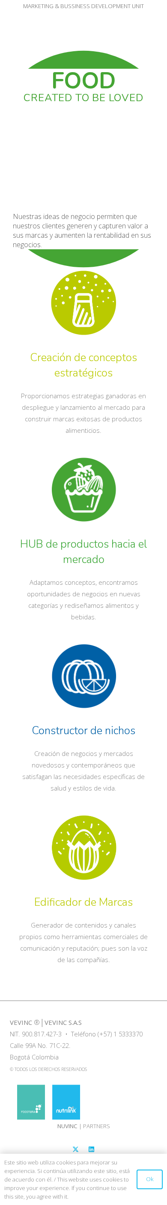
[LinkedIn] (92, 1149)
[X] (76, 1149)
